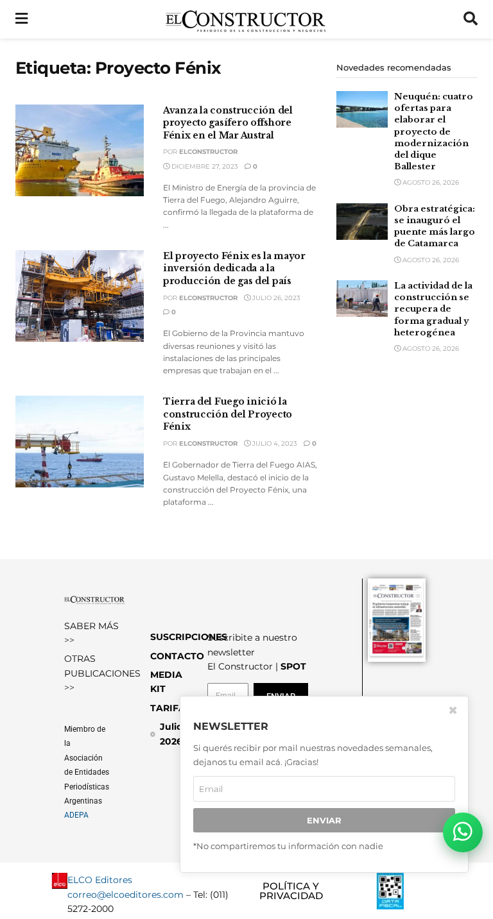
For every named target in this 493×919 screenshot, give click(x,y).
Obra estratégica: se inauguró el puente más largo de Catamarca (434, 226)
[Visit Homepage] (245, 19)
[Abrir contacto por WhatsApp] (463, 832)
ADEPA (76, 815)
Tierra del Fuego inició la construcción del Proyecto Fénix (227, 414)
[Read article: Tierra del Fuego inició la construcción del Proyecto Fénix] (79, 441)
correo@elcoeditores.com (125, 894)
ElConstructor (208, 152)
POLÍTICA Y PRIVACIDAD (291, 891)
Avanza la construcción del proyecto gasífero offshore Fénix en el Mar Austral (228, 123)
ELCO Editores (99, 880)
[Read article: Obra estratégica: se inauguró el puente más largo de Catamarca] (362, 221)
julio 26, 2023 (275, 298)
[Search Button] (470, 19)
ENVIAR (324, 820)
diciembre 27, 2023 (203, 166)
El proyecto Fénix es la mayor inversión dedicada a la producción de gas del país (234, 268)
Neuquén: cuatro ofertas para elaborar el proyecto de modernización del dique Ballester (433, 131)
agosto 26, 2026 (430, 182)
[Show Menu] (21, 19)
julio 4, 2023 (273, 443)
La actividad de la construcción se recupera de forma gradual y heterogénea (433, 309)
